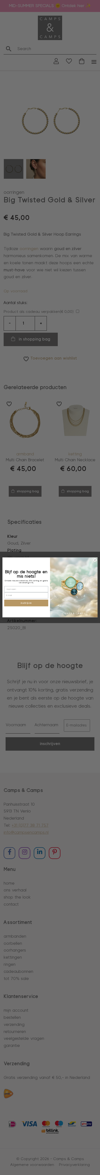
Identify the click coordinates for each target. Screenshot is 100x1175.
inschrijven (26, 603)
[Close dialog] (95, 560)
